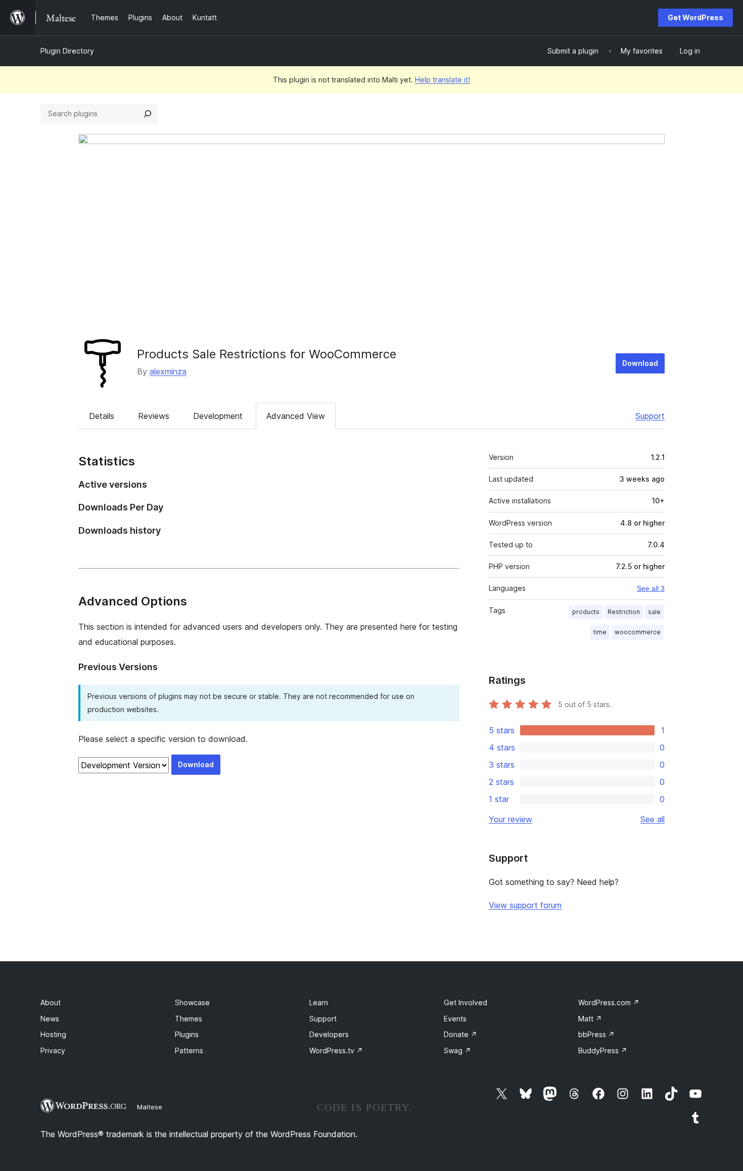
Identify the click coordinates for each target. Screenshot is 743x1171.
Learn (318, 1002)
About (50, 1002)
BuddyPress (602, 1050)
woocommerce (638, 632)
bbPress (596, 1034)
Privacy (52, 1050)
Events (455, 1018)
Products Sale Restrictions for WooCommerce (266, 354)
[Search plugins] (147, 114)
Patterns (189, 1050)
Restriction (624, 612)
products (585, 612)
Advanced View (295, 416)
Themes (188, 1018)
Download (640, 363)
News (49, 1018)
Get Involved (465, 1002)
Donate (460, 1034)
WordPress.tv (336, 1050)
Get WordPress (695, 17)
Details (101, 416)
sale (654, 612)
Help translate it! (442, 79)
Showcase (192, 1002)
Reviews (153, 416)
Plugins (187, 1034)
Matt (590, 1018)
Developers (329, 1034)
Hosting (53, 1034)
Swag (457, 1050)
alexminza (168, 371)
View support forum (525, 905)
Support (650, 416)
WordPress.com (608, 1002)
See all (652, 819)
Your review (510, 819)
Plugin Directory (67, 50)
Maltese (149, 1107)
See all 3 (651, 588)
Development (218, 416)
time (600, 632)
